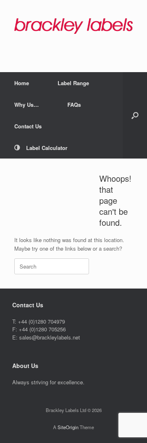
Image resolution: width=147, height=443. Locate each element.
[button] (135, 115)
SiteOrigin (68, 427)
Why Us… (26, 104)
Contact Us (28, 126)
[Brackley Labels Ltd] (73, 26)
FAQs (74, 104)
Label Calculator (46, 148)
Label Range (73, 83)
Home (21, 83)
